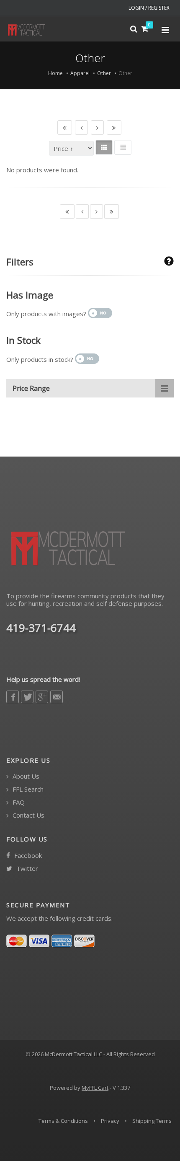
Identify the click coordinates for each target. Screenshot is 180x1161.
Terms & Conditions (63, 1121)
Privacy (110, 1121)
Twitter (26, 869)
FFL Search (27, 789)
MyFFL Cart (95, 1087)
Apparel (80, 73)
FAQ (18, 802)
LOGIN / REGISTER (149, 7)
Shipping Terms (152, 1121)
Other (104, 73)
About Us (25, 776)
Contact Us (27, 815)
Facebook (27, 856)
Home (55, 73)
